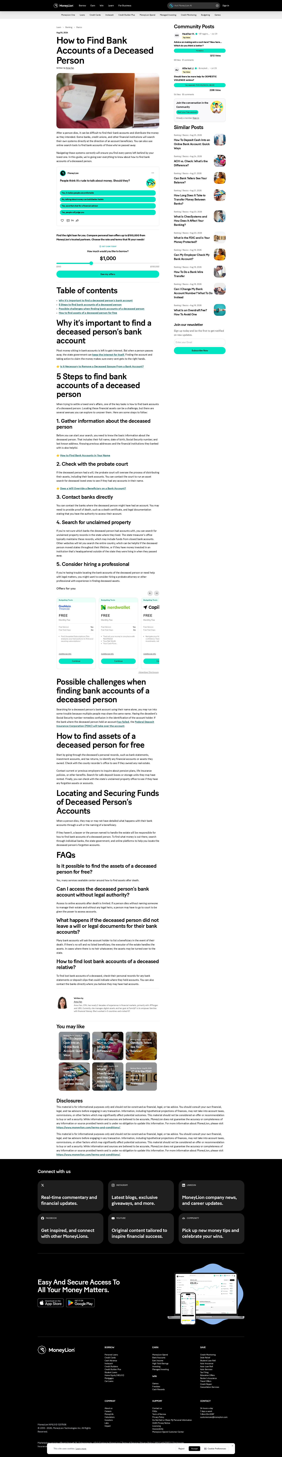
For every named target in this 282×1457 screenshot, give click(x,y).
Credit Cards (110, 1357)
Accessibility (157, 1429)
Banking (68, 27)
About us (109, 1408)
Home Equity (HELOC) (114, 1375)
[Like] (62, 220)
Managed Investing (160, 1369)
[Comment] (68, 220)
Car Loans (109, 1381)
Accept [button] (194, 1448)
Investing (156, 1366)
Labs (107, 1423)
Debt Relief (205, 1357)
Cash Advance (111, 1360)
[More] (153, 173)
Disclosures (178, 1442)
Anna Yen (70, 68)
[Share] (77, 220)
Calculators (109, 1417)
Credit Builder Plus (113, 1369)
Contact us (157, 1408)
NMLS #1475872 (163, 1442)
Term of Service (159, 1414)
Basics (79, 27)
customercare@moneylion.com (214, 1417)
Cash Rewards (158, 1389)
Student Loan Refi (208, 1360)
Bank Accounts (158, 1357)
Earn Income (157, 1360)
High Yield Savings (160, 1363)
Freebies (156, 1386)
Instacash (109, 1363)
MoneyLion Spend (160, 1354)
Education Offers (207, 1375)
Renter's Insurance (208, 1378)
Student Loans (111, 1372)
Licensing (156, 1426)
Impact (107, 1426)
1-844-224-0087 (207, 1414)
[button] (215, 1448)
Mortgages (109, 1378)
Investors (109, 1420)
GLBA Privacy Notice (161, 1423)
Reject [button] (181, 1448)
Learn (58, 27)
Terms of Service (130, 1442)
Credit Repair (206, 1384)
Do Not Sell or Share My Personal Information (172, 1420)
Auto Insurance (206, 1363)
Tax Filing (204, 1372)
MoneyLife (109, 1414)
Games (155, 1383)
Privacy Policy (158, 1417)
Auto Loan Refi (206, 1366)
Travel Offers (205, 1381)
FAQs (154, 1411)
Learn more (81, 1448)
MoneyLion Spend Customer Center (168, 1432)
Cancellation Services (209, 1387)
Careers (108, 1411)
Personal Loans (111, 1354)
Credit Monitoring (208, 1354)
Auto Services (206, 1369)
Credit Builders (111, 1366)
